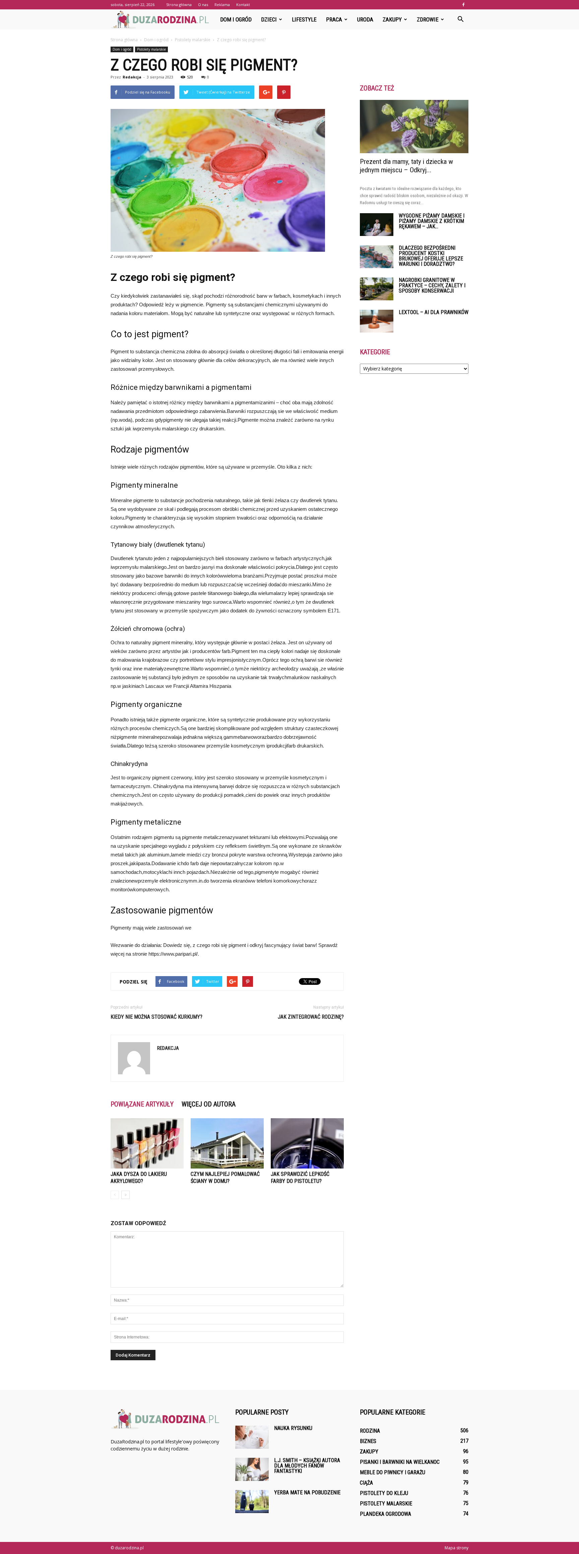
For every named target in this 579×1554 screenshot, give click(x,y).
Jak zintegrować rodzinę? (311, 1017)
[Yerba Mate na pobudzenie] (252, 1501)
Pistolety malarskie (151, 49)
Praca (334, 19)
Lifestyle (304, 19)
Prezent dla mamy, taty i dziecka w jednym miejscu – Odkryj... (406, 166)
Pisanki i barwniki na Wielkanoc (400, 1462)
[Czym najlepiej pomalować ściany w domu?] (227, 1143)
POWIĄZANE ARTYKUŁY (142, 1104)
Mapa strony (456, 1548)
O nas (203, 4)
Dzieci (269, 19)
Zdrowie (428, 19)
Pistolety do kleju (384, 1493)
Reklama (222, 4)
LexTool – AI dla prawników (433, 312)
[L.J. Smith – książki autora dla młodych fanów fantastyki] (252, 1469)
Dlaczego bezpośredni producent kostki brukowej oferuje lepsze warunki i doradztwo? (431, 256)
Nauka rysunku (293, 1428)
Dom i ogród (236, 19)
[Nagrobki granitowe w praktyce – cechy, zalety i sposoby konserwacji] (376, 289)
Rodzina (370, 1431)
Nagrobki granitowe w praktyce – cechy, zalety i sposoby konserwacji (432, 285)
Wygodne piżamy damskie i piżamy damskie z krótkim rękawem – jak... (431, 221)
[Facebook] (463, 4)
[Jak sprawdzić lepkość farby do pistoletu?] (307, 1143)
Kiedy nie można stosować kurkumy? (156, 1017)
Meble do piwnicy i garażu (392, 1472)
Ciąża (366, 1483)
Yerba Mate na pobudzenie (307, 1492)
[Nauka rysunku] (252, 1437)
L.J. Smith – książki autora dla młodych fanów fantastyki (307, 1465)
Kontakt (243, 4)
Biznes (368, 1441)
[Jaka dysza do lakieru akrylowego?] (147, 1143)
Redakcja (132, 76)
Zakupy (392, 19)
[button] (460, 19)
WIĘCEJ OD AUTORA (209, 1104)
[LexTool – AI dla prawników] (376, 321)
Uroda (365, 19)
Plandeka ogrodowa (385, 1514)
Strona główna (179, 4)
